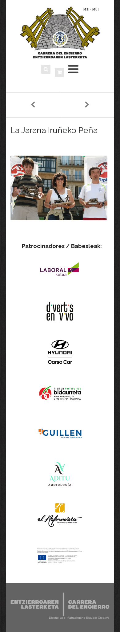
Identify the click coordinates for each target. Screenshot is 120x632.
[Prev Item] (33, 105)
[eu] (95, 9)
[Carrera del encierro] (60, 32)
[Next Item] (87, 105)
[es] (86, 9)
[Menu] (73, 69)
